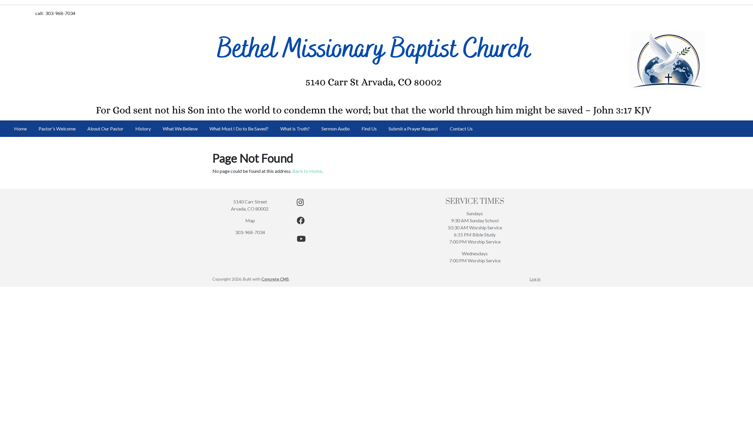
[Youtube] (301, 240)
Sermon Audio (335, 128)
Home (20, 128)
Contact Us (461, 128)
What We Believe (180, 128)
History (143, 128)
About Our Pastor (105, 128)
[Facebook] (301, 221)
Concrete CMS (275, 278)
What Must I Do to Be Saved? (239, 128)
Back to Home (307, 171)
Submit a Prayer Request (413, 128)
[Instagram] (300, 203)
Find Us (369, 128)
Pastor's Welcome (57, 128)
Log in (535, 278)
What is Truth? (295, 128)
